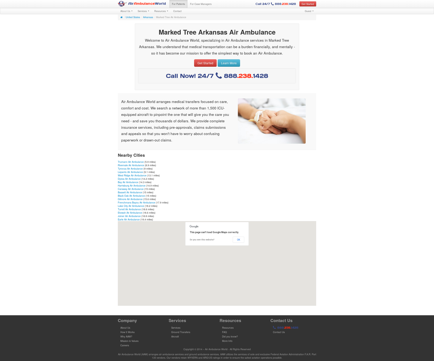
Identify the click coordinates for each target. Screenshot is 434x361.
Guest (308, 11)
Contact (177, 11)
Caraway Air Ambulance (131, 189)
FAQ (224, 332)
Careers (124, 345)
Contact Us (279, 332)
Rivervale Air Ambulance (131, 165)
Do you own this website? (202, 240)
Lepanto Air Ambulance (130, 172)
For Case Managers (201, 4)
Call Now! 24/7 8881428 (217, 76)
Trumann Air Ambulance (131, 161)
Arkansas (148, 17)
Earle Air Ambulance (129, 219)
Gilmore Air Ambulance (130, 199)
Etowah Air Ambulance (130, 212)
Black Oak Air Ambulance (131, 195)
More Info (227, 341)
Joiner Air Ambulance (129, 216)
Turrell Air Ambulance (129, 209)
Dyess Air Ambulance (129, 178)
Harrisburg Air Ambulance (131, 185)
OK (238, 239)
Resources (160, 11)
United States (133, 17)
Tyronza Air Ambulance (130, 168)
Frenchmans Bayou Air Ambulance (136, 202)
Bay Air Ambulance (128, 182)
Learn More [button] (229, 63)
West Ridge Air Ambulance (132, 175)
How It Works (127, 332)
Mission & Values (129, 341)
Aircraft (175, 336)
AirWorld (146, 3)
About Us (125, 11)
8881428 (287, 327)
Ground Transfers (180, 332)
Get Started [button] (308, 4)
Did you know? (230, 336)
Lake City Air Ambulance (131, 206)
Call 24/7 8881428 (275, 4)
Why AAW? (126, 336)
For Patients (178, 4)
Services (142, 11)
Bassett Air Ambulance (130, 192)
